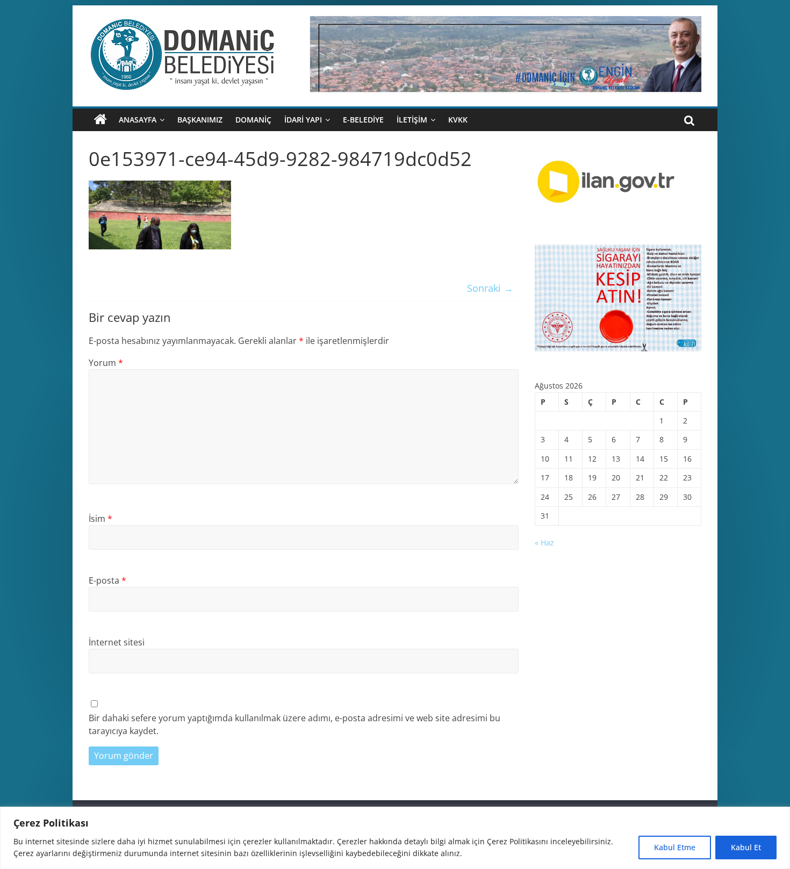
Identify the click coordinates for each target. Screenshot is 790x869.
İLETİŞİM (412, 119)
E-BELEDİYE (363, 119)
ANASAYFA (137, 119)
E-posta (107, 580)
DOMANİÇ (253, 119)
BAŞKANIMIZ (199, 119)
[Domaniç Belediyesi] (100, 120)
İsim (100, 519)
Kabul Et (746, 847)
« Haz (544, 542)
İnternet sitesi (117, 642)
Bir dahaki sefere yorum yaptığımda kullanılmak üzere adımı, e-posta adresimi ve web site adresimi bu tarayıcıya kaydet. (294, 724)
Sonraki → (490, 288)
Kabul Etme (674, 847)
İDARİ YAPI (303, 119)
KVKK (458, 119)
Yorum (106, 363)
